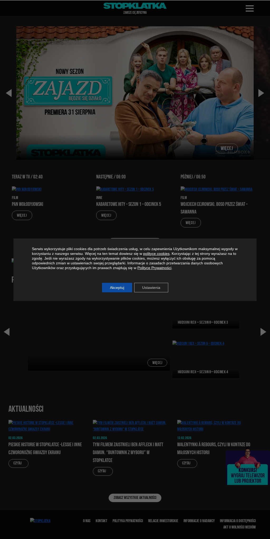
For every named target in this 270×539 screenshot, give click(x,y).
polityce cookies (156, 253)
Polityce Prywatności (154, 268)
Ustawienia (151, 287)
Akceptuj (117, 287)
